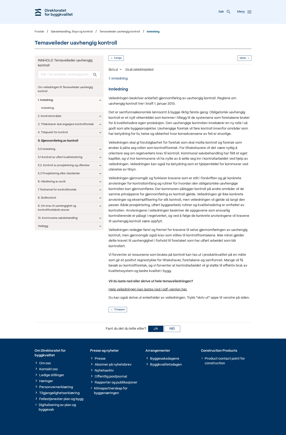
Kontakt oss (48, 369)
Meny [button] (241, 11)
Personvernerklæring (56, 387)
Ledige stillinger (51, 375)
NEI (172, 328)
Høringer (46, 381)
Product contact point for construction (225, 361)
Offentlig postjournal (111, 376)
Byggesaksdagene (164, 358)
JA (156, 328)
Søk (221, 11)
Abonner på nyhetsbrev (113, 364)
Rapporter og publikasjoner (116, 382)
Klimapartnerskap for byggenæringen (111, 391)
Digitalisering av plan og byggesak (57, 407)
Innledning (153, 31)
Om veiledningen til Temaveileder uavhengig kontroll (65, 89)
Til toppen (119, 309)
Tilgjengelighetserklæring (59, 393)
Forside (39, 31)
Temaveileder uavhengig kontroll (119, 31)
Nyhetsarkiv (104, 370)
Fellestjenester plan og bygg (61, 399)
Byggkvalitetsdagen (166, 364)
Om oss (45, 363)
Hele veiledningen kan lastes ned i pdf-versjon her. (148, 289)
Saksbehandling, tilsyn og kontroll (72, 31)
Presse (100, 358)
